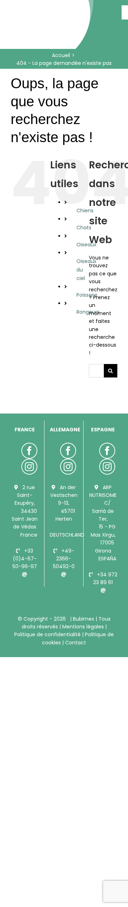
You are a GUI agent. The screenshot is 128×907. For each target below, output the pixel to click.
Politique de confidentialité (48, 634)
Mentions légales (83, 626)
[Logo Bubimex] (48, 7)
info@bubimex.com (38, 582)
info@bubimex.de (74, 582)
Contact (75, 642)
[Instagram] (29, 467)
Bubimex (83, 618)
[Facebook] (29, 451)
